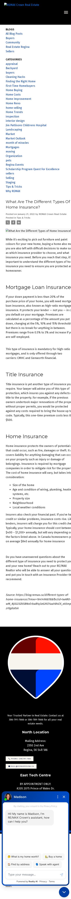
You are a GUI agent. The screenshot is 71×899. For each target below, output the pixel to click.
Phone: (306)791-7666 (21, 759)
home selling (14, 107)
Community (13, 42)
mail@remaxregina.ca (22, 766)
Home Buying (14, 90)
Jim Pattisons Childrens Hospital (26, 125)
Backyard (12, 68)
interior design (15, 120)
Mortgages (12, 147)
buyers (10, 72)
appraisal (12, 64)
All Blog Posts (14, 33)
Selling (10, 178)
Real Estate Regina (17, 47)
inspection (12, 116)
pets (8, 160)
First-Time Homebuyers (20, 85)
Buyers (10, 38)
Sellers (10, 51)
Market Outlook (15, 138)
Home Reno (13, 103)
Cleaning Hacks (15, 77)
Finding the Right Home (21, 81)
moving (10, 151)
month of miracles (17, 142)
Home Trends (14, 112)
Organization (14, 156)
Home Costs (13, 94)
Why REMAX (13, 191)
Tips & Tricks (23, 217)
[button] (19, 758)
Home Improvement (18, 98)
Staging (10, 182)
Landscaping (14, 129)
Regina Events (15, 164)
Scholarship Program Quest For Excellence (32, 169)
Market (10, 134)
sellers (10, 173)
